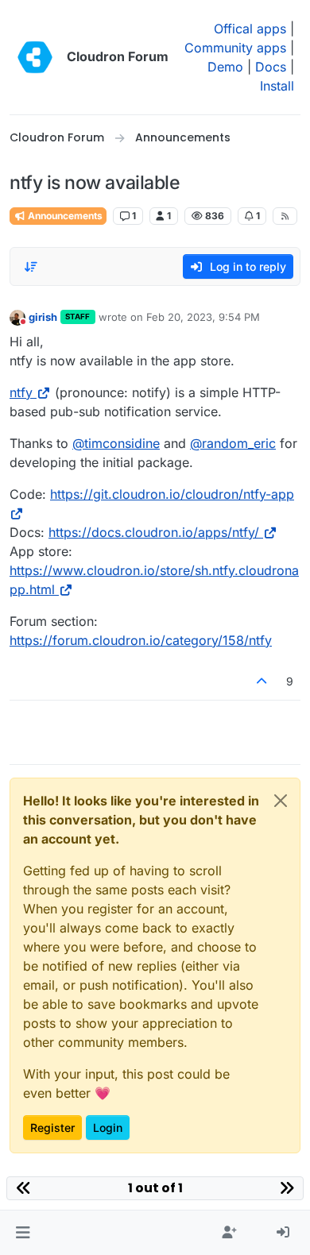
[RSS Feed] (285, 216)
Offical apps (250, 29)
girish (43, 317)
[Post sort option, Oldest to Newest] (31, 266)
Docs (270, 67)
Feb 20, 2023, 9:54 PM (203, 317)
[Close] (281, 800)
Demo (225, 67)
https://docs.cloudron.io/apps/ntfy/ (153, 532)
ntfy (21, 392)
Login (107, 1127)
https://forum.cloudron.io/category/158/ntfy (141, 640)
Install (277, 86)
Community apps (235, 48)
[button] (22, 1233)
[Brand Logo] (35, 57)
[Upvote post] (262, 681)
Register (52, 1127)
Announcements (64, 216)
